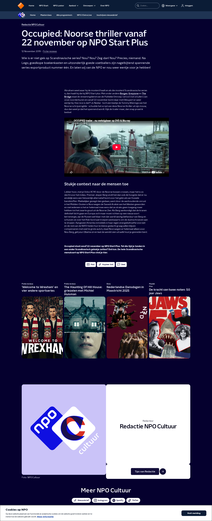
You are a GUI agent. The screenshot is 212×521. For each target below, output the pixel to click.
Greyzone (133, 93)
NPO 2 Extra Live (84, 15)
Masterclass (46, 15)
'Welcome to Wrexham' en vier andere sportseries (40, 288)
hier (105, 252)
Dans (109, 284)
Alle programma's (64, 15)
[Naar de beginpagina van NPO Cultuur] (21, 15)
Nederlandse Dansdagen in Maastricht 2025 (125, 288)
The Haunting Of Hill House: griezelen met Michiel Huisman (83, 290)
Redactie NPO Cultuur (33, 24)
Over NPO (104, 6)
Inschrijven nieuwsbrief (107, 15)
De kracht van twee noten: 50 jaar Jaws (169, 291)
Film (151, 286)
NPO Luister (58, 6)
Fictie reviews (50, 51)
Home (31, 6)
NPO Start (43, 6)
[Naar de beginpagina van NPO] (21, 5)
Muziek (152, 284)
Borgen (124, 93)
